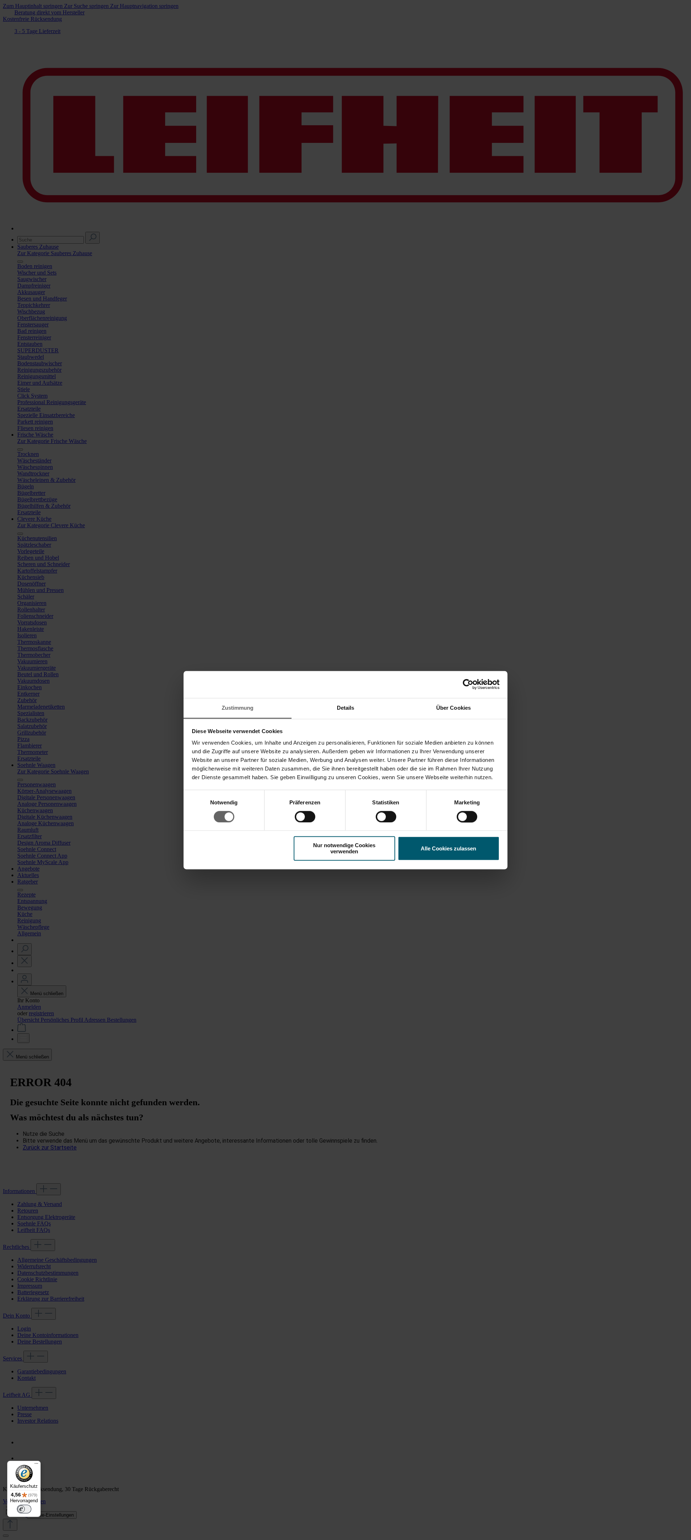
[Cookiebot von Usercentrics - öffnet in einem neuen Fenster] (468, 684)
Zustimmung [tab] (238, 708)
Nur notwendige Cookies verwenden (344, 849)
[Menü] (36, 1465)
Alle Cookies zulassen (448, 848)
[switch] (305, 816)
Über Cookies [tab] (453, 708)
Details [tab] (345, 708)
